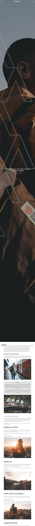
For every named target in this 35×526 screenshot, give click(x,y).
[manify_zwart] (17, 1)
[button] (1, 1)
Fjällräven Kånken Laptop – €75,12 (8, 436)
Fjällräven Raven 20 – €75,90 (7, 470)
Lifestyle (3, 345)
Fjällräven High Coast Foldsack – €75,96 (8, 499)
